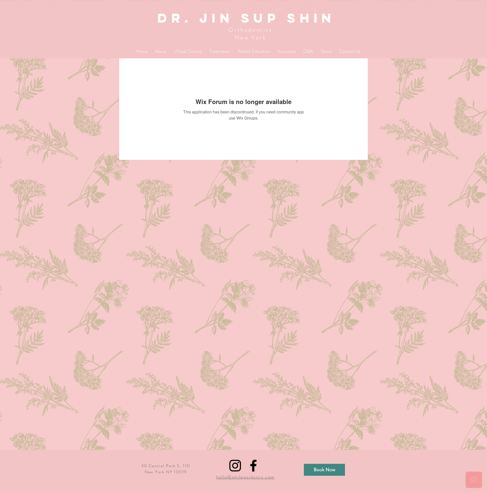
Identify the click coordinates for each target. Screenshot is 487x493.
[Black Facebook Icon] (253, 465)
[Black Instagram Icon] (235, 465)
